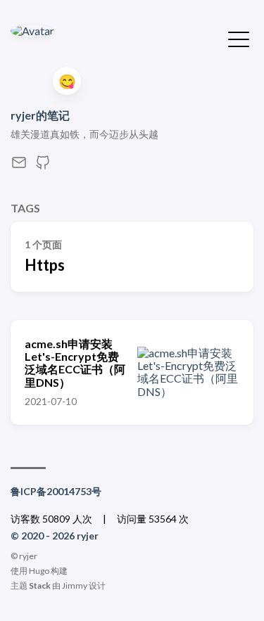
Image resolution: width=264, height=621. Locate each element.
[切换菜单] (238, 38)
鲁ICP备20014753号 (56, 491)
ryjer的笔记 (40, 115)
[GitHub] (42, 166)
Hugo (39, 570)
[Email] (19, 166)
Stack (40, 585)
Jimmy (74, 585)
